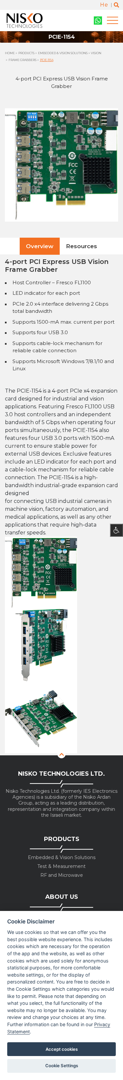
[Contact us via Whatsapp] (98, 20)
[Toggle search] (116, 5)
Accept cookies (62, 1049)
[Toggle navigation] (112, 20)
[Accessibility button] (116, 530)
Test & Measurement (61, 866)
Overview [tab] (39, 246)
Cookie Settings (61, 1065)
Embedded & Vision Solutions (63, 53)
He (104, 5)
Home (10, 53)
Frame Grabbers (22, 60)
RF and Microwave (61, 875)
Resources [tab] (81, 246)
